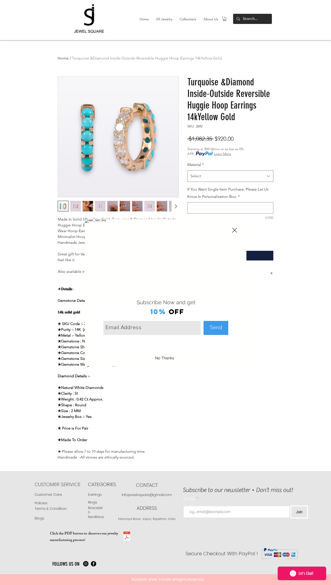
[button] (234, 230)
